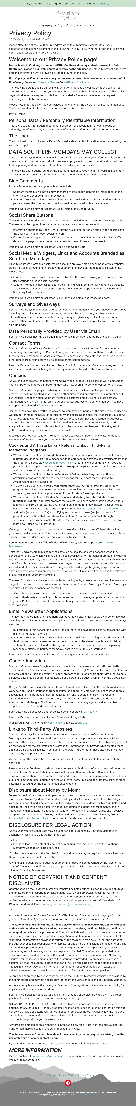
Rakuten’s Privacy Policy (103, 520)
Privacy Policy (100, 3)
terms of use (92, 1095)
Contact (91, 1075)
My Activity (90, 711)
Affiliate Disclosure (78, 82)
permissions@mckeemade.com (71, 904)
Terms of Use (77, 3)
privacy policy (79, 1095)
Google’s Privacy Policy (59, 462)
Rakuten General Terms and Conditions (100, 508)
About (43, 1075)
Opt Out (43, 405)
